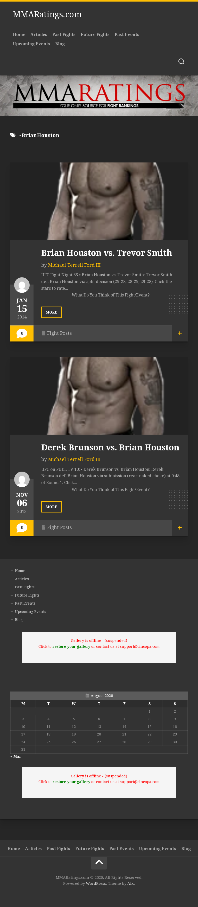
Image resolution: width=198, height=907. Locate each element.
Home (19, 34)
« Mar (15, 756)
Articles (38, 34)
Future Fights (95, 34)
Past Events (127, 34)
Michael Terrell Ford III (74, 265)
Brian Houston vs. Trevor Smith (106, 253)
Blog (60, 43)
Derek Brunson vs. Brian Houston (110, 447)
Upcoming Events (31, 43)
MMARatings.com (47, 14)
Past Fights (64, 34)
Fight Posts (59, 333)
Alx (130, 883)
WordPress (96, 883)
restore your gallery (71, 646)
